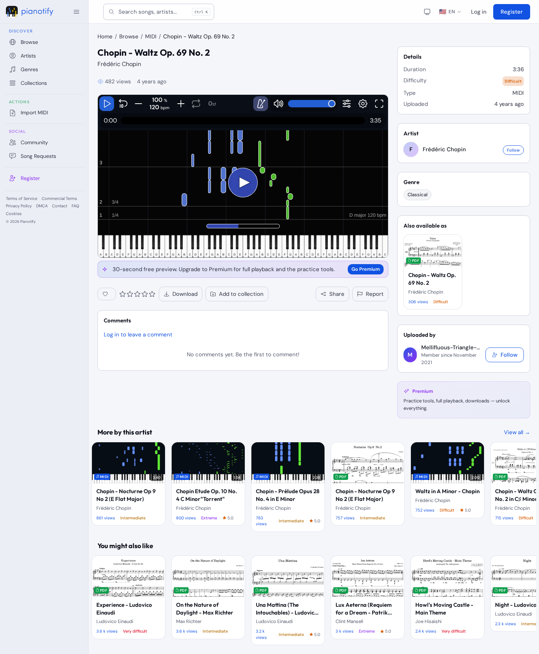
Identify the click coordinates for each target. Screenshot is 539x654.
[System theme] (427, 11)
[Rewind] (123, 103)
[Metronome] (260, 103)
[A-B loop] (196, 103)
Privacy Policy (19, 205)
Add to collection (241, 294)
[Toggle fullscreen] (379, 103)
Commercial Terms (59, 198)
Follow (513, 150)
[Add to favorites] (106, 294)
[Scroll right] (523, 487)
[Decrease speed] (138, 103)
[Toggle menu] (76, 12)
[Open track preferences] (346, 103)
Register (512, 11)
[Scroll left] (104, 487)
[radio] (122, 294)
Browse (128, 36)
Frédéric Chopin (119, 64)
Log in (479, 11)
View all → (517, 432)
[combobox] (158, 12)
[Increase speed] (180, 103)
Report (375, 294)
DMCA (42, 205)
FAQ (75, 205)
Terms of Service (21, 198)
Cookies (14, 213)
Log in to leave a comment (138, 334)
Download (185, 294)
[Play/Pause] (106, 103)
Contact (59, 205)
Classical (418, 194)
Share (336, 294)
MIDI (151, 36)
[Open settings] (363, 103)
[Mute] (278, 103)
